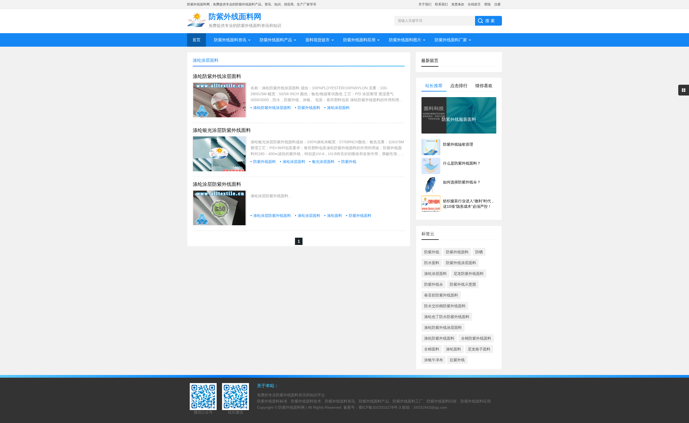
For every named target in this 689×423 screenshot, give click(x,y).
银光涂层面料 (323, 161)
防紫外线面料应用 (359, 39)
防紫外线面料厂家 (451, 39)
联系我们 (441, 4)
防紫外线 (348, 161)
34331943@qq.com (430, 407)
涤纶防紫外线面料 (439, 338)
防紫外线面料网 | (293, 407)
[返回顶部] (683, 375)
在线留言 (474, 4)
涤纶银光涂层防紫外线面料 (222, 130)
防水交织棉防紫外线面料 (445, 306)
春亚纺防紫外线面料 (441, 295)
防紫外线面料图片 (405, 39)
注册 (497, 4)
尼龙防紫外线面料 (469, 273)
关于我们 (425, 4)
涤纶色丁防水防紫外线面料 (446, 317)
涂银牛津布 (433, 360)
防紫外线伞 (433, 284)
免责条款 (457, 4)
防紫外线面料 (309, 107)
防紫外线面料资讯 (230, 39)
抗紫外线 (457, 360)
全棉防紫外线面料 (476, 338)
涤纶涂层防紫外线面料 (217, 184)
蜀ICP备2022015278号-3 (379, 407)
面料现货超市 (317, 39)
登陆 (487, 4)
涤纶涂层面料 (338, 107)
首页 (196, 39)
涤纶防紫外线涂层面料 (217, 76)
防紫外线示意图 (463, 284)
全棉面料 (431, 349)
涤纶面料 (334, 215)
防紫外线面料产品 (276, 39)
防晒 (479, 252)
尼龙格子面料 (479, 349)
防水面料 (431, 263)
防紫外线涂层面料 (461, 263)
